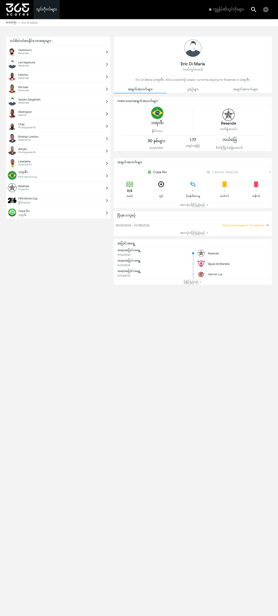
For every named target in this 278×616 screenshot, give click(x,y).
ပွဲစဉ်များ (193, 89)
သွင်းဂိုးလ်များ (46, 9)
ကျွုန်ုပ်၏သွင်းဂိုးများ (228, 9)
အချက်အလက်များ (140, 89)
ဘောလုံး (11, 22)
